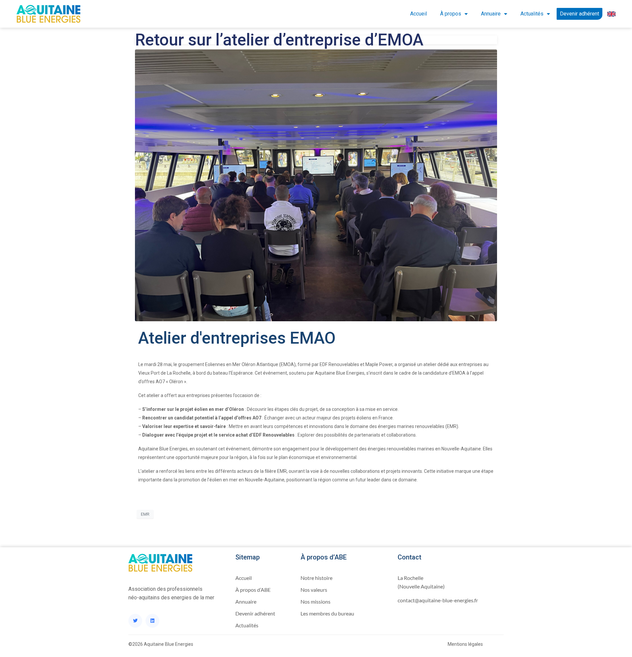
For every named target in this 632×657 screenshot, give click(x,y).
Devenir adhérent (579, 14)
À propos (450, 14)
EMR (145, 514)
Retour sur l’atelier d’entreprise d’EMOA (279, 39)
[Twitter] (135, 621)
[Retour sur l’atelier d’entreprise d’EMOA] (316, 184)
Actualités (531, 14)
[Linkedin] (152, 621)
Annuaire (491, 14)
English (609, 13)
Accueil (418, 14)
